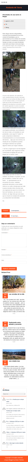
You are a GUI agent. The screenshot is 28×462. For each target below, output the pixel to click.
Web (3, 260)
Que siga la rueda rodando (16, 443)
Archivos (6, 390)
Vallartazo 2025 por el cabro (17, 421)
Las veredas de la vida (16, 294)
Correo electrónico (7, 255)
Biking (7, 27)
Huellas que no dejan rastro (13, 410)
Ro (6, 24)
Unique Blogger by (14, 460)
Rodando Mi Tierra (14, 8)
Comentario (5, 232)
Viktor (7, 432)
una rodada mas (14, 361)
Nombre (4, 249)
